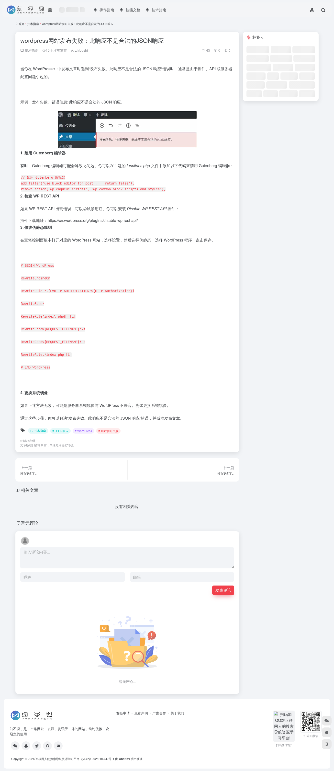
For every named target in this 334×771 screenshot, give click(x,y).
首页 (21, 24)
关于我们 (177, 713)
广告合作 (159, 713)
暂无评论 (29, 522)
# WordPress (83, 431)
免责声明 (141, 713)
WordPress (42, 68)
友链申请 (123, 713)
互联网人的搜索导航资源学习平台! (57, 759)
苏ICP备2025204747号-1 (97, 759)
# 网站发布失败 (108, 431)
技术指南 (33, 24)
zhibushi (81, 50)
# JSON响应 (60, 431)
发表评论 (223, 590)
